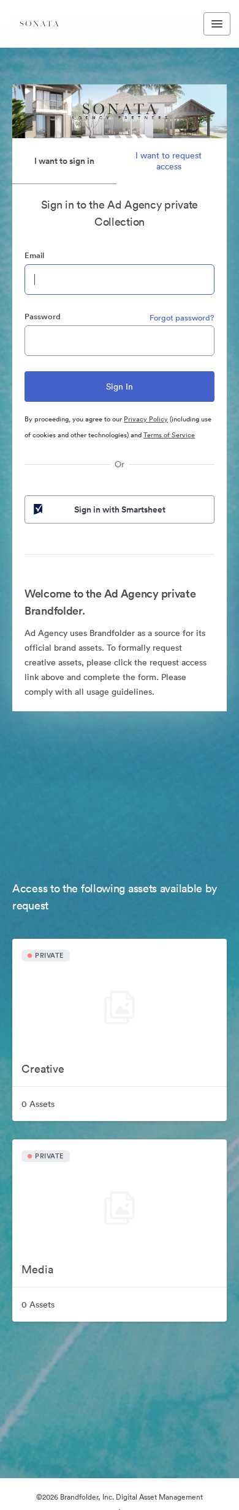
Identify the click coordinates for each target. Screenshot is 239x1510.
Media (37, 1269)
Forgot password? (182, 318)
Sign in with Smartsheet (119, 509)
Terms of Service (169, 435)
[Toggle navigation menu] (216, 23)
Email (34, 255)
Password (43, 316)
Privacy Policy (146, 419)
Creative (42, 1069)
